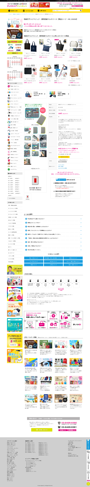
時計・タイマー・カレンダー (16, 112)
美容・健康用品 (14, 151)
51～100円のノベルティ (29, 442)
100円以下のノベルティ (43, 444)
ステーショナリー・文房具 (16, 109)
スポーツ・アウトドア (15, 133)
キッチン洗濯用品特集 (12, 232)
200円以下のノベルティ (43, 446)
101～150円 (10, 180)
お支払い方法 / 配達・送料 (74, 0)
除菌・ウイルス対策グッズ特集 (14, 238)
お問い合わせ (43, 10)
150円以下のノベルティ (43, 445)
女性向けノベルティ (14, 154)
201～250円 (10, 184)
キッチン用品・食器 (14, 118)
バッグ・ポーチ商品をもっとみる (75, 60)
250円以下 (17, 184)
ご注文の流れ (65, 0)
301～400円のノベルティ (30, 449)
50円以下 (10, 176)
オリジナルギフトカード (15, 145)
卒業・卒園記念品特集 (12, 205)
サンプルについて (34, 261)
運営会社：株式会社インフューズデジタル (76, 8)
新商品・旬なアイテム (15, 86)
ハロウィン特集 (11, 255)
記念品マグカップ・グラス (31, 471)
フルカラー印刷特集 (12, 223)
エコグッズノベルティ (15, 92)
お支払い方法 (70, 443)
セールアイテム (14, 169)
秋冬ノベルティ (14, 163)
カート (81, 0)
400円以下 (17, 189)
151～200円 (10, 182)
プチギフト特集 (11, 226)
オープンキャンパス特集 (13, 208)
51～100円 (10, 178)
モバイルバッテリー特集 (13, 214)
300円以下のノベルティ (43, 449)
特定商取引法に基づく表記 (73, 456)
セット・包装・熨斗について (73, 261)
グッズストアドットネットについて (75, 440)
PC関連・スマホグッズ (15, 115)
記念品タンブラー (29, 468)
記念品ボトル (28, 470)
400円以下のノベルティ (43, 451)
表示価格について (53, 258)
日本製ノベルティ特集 (12, 217)
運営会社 (69, 453)
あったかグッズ (11, 252)
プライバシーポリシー (72, 454)
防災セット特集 (11, 229)
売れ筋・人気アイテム (15, 89)
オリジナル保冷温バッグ (30, 466)
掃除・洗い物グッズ (14, 121)
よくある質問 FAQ (59, 0)
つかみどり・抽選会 (12, 241)
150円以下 (17, 180)
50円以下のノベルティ (43, 442)
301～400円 (10, 189)
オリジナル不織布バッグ (30, 463)
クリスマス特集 (11, 258)
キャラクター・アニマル (15, 136)
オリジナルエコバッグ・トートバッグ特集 (33, 460)
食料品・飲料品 (14, 148)
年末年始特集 (10, 261)
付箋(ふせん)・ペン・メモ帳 (16, 107)
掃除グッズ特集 (11, 235)
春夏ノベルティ (14, 166)
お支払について (53, 264)
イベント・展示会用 (14, 139)
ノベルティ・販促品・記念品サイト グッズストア (17, 14)
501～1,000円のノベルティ (30, 452)
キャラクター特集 (11, 244)
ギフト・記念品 (14, 142)
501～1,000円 (10, 193)
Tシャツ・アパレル (14, 160)
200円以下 (17, 182)
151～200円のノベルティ (30, 445)
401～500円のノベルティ (30, 451)
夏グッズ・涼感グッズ (12, 249)
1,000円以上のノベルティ (43, 455)
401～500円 (10, 191)
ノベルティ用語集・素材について (74, 447)
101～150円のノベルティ (30, 444)
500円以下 (17, 191)
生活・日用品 (60, 166)
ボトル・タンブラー (14, 101)
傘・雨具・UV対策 (14, 130)
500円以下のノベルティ (43, 452)
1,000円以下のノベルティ (43, 453)
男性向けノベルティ (14, 157)
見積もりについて (73, 258)
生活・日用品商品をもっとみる (75, 85)
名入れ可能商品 (12, 198)
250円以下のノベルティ (43, 448)
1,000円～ (10, 195)
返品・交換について (73, 264)
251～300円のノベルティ (30, 448)
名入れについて (53, 261)
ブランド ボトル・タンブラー (16, 98)
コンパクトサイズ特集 (62, 168)
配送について (34, 264)
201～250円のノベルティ (30, 446)
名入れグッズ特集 (11, 220)
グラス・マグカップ (14, 104)
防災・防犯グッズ (14, 127)
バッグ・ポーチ (31, 14)
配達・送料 (70, 444)
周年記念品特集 (28, 467)
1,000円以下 (17, 193)
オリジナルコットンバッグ (31, 464)
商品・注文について (33, 258)
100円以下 (17, 178)
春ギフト (10, 246)
